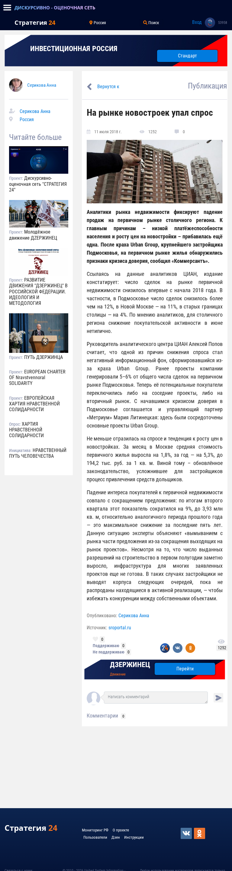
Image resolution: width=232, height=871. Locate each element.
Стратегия (34, 22)
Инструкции (134, 837)
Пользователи (95, 837)
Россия (99, 22)
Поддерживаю (106, 645)
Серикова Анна (41, 85)
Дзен (115, 837)
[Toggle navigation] (7, 7)
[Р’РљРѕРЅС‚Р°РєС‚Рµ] (187, 833)
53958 (222, 23)
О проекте (121, 830)
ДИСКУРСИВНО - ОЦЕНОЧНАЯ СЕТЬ (54, 8)
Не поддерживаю (108, 652)
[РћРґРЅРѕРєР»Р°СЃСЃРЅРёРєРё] (200, 833)
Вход (197, 22)
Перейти (185, 669)
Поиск (153, 22)
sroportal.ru (119, 628)
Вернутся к (108, 86)
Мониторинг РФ (95, 830)
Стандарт (187, 56)
